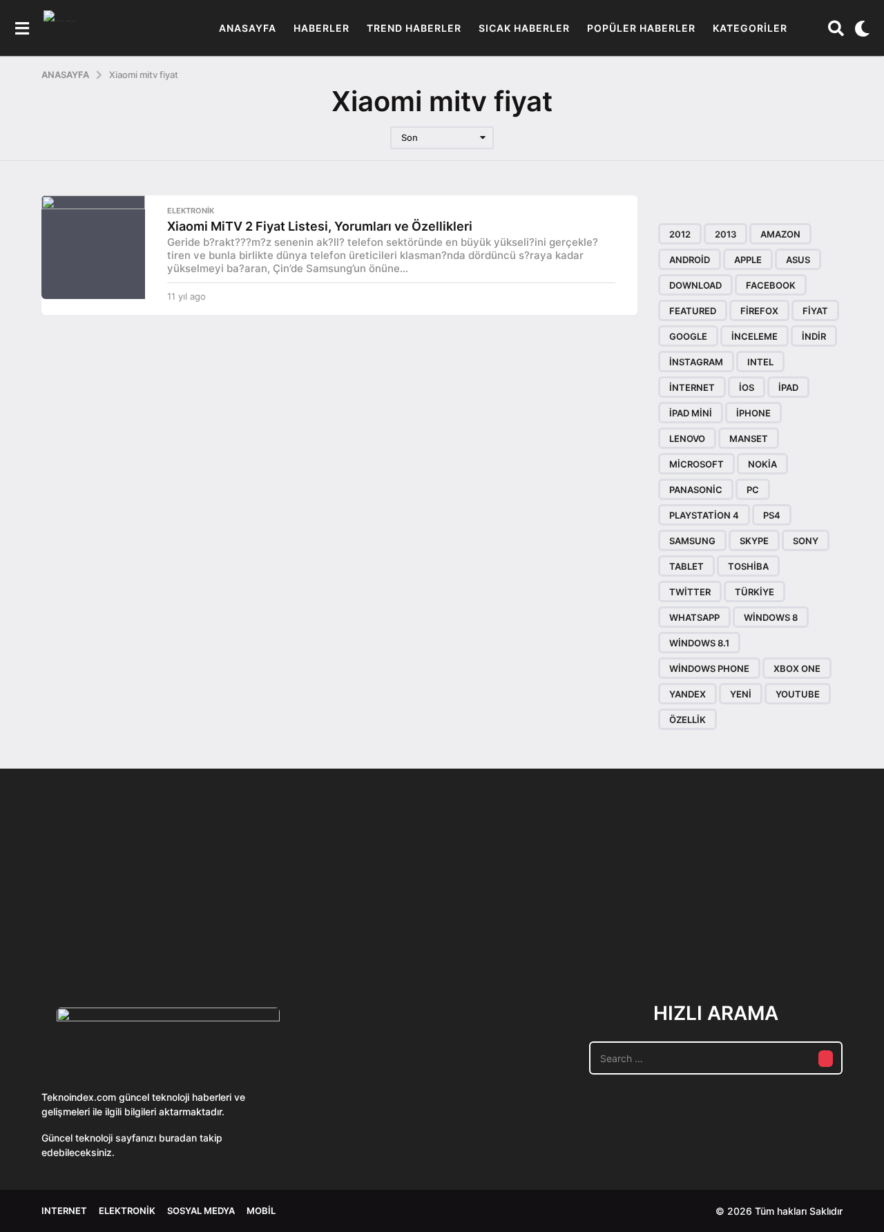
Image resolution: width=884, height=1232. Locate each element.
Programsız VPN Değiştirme (386, 896)
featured (692, 310)
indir (814, 336)
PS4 (771, 515)
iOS (746, 387)
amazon (780, 234)
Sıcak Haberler (524, 28)
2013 (725, 234)
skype (754, 540)
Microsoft (696, 464)
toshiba (748, 566)
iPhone (753, 412)
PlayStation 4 (704, 515)
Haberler (321, 28)
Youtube (798, 694)
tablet (686, 566)
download (695, 285)
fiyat (815, 310)
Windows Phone (709, 668)
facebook (771, 285)
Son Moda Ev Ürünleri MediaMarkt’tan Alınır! (663, 922)
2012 (680, 234)
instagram (696, 361)
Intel (760, 361)
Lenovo (687, 438)
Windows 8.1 (699, 642)
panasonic (695, 489)
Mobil (261, 1210)
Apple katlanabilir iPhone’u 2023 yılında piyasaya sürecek (801, 928)
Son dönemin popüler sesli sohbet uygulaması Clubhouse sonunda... (111, 928)
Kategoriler (750, 28)
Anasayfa (247, 28)
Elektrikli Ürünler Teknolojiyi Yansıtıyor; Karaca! (248, 928)
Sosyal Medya (201, 1210)
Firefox (759, 310)
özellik (687, 719)
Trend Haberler (414, 28)
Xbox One (797, 668)
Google (688, 336)
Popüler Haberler (641, 28)
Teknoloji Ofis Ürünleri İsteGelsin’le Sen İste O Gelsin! (525, 928)
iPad (788, 387)
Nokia (762, 464)
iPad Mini (690, 412)
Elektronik (190, 210)
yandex (687, 694)
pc (753, 489)
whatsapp (694, 617)
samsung (692, 540)
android (689, 259)
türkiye (754, 591)
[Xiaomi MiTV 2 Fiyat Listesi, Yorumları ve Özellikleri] (93, 247)
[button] (22, 28)
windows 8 (771, 617)
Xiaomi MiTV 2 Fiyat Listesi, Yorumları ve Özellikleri (319, 226)
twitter (690, 591)
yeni (740, 694)
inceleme (754, 336)
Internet (64, 1210)
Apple (748, 259)
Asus (798, 259)
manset (748, 438)
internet (692, 387)
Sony (805, 540)
